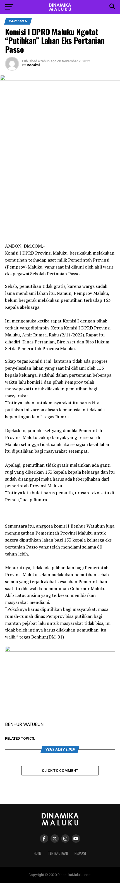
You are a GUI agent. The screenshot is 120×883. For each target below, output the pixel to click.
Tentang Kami (58, 853)
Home (37, 853)
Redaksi (33, 65)
